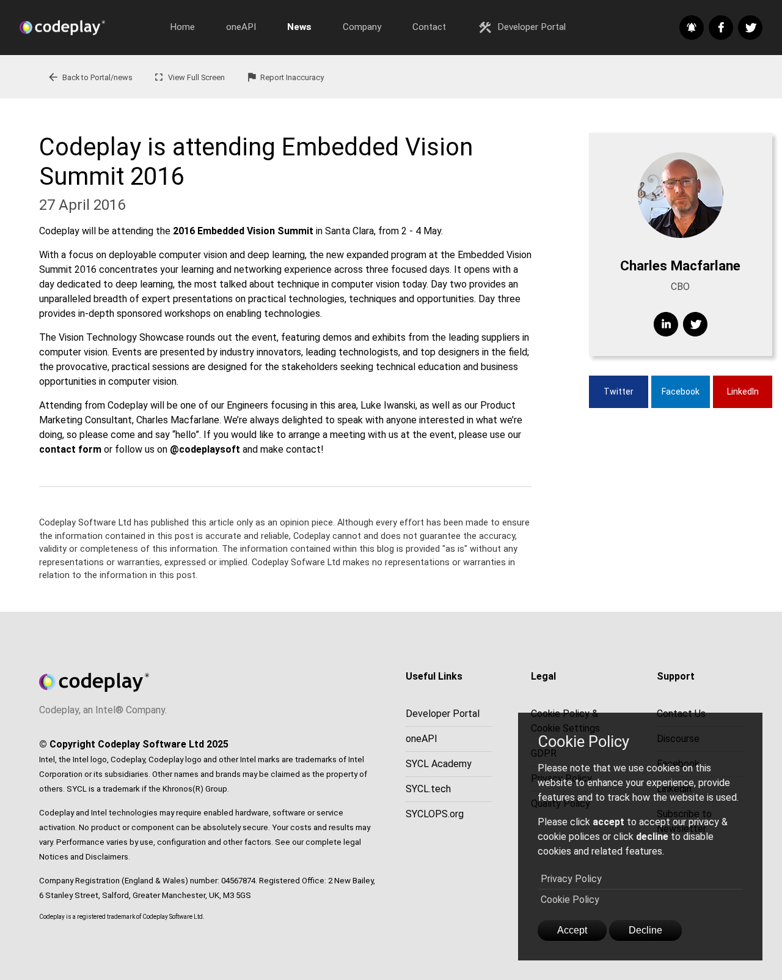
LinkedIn (743, 391)
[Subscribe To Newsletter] (691, 27)
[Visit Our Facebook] (721, 27)
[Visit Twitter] (695, 324)
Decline (645, 930)
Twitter (619, 391)
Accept (572, 930)
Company (362, 26)
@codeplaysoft (205, 449)
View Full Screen (189, 77)
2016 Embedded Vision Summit (243, 231)
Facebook (681, 391)
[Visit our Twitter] (750, 27)
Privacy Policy (571, 879)
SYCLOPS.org (435, 814)
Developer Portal (522, 27)
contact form (70, 449)
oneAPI (241, 26)
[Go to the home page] (87, 27)
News (299, 26)
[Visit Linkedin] (666, 324)
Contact (429, 26)
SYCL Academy (439, 764)
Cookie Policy (570, 899)
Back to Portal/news (90, 77)
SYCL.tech (428, 789)
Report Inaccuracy (285, 77)
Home (182, 26)
